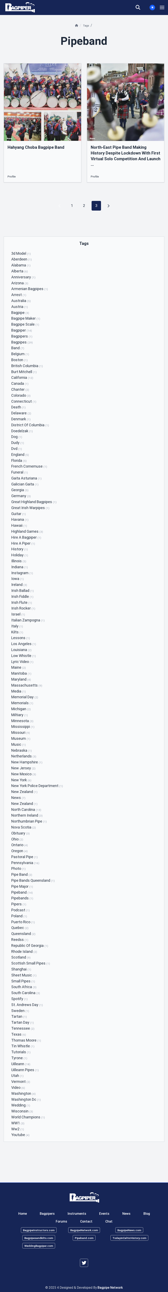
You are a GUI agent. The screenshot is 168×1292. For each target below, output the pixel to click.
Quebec (19, 927)
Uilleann (20, 1064)
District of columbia (30, 425)
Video (18, 1087)
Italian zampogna (28, 620)
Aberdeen (21, 259)
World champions (28, 1117)
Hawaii (19, 525)
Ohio (17, 839)
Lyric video (22, 661)
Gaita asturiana (26, 478)
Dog (16, 437)
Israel (18, 614)
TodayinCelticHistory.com (129, 1238)
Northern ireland (27, 815)
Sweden (20, 1010)
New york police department (37, 786)
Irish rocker (23, 608)
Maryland (21, 679)
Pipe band (21, 874)
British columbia (27, 366)
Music (18, 744)
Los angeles (23, 644)
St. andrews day (27, 1005)
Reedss (19, 939)
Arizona (19, 283)
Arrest (18, 295)
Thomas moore (26, 1040)
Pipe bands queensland (33, 880)
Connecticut (23, 401)
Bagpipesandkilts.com (38, 1238)
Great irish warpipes (30, 508)
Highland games (27, 531)
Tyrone (19, 1058)
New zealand (24, 791)
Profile (12, 176)
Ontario (19, 845)
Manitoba (21, 673)
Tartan (19, 1016)
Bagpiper (21, 330)
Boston (19, 360)
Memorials (22, 703)
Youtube (20, 1135)
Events (104, 1214)
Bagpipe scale (25, 324)
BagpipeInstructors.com (38, 1230)
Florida (19, 460)
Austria (19, 306)
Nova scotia (23, 827)
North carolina (26, 809)
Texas (18, 1034)
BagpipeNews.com (129, 1230)
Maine (18, 667)
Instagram (22, 573)
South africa (23, 987)
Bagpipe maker (25, 318)
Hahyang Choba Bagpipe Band (36, 147)
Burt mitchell (24, 372)
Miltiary (19, 715)
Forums (61, 1221)
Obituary (20, 833)
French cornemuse (29, 466)
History (19, 549)
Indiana (19, 567)
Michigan (21, 709)
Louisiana (21, 650)
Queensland (23, 933)
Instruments (77, 1214)
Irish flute (21, 602)
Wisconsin (22, 1111)
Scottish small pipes (30, 963)
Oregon (19, 851)
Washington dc (26, 1099)
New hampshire (26, 762)
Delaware (21, 413)
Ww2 (17, 1129)
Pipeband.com (84, 1238)
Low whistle (23, 655)
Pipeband (22, 892)
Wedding (20, 1105)
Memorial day (24, 697)
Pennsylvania (25, 863)
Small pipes (23, 981)
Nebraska (21, 750)
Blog (146, 1214)
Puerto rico (23, 922)
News (18, 797)
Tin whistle (22, 1046)
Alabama (21, 265)
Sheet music (23, 975)
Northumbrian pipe (29, 821)
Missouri (20, 732)
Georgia (19, 490)
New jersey (23, 768)
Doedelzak (22, 431)
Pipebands (22, 898)
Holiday (19, 555)
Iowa (17, 578)
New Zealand (24, 803)
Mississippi (22, 726)
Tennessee (22, 1028)
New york (21, 780)
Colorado (21, 395)
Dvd (16, 448)
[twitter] (84, 1263)
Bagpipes (22, 342)
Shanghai (21, 969)
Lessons (20, 638)
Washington (23, 1093)
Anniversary (23, 277)
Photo (18, 868)
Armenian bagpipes (29, 289)
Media (18, 691)
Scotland (21, 957)
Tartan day (22, 1022)
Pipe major (22, 886)
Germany (21, 496)
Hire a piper (23, 543)
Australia (21, 301)
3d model (21, 253)
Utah (17, 1075)
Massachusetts (26, 685)
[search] (140, 7)
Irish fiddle (22, 596)
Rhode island (24, 951)
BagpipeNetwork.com (84, 1230)
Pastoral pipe (24, 857)
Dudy (17, 442)
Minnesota (22, 721)
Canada (19, 383)
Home (22, 1214)
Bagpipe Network (110, 1288)
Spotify (19, 999)
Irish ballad (22, 590)
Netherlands (23, 756)
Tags (86, 25)
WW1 (17, 1123)
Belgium (20, 354)
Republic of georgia (29, 945)
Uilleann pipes (25, 1070)
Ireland (19, 584)
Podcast (20, 910)
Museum (20, 738)
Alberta (19, 271)
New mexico (23, 774)
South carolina (25, 993)
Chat (108, 1221)
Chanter (20, 389)
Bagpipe (20, 312)
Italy (17, 626)
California (22, 377)
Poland (19, 916)
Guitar (18, 514)
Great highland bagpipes (34, 502)
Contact (86, 1221)
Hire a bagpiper (26, 537)
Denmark (21, 419)
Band (17, 348)
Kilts (17, 632)
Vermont (20, 1081)
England (20, 454)
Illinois (18, 561)
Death (18, 407)
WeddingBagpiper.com (38, 1245)
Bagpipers (21, 336)
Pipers (18, 904)
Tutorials (21, 1052)
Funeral (19, 472)
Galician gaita (25, 484)
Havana (19, 519)
